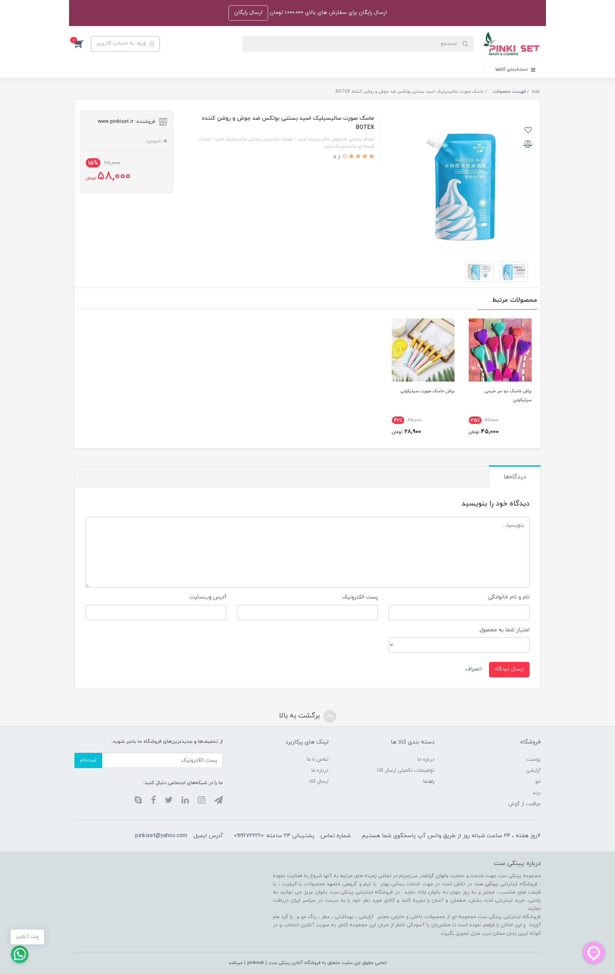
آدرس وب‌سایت (208, 597)
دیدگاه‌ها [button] (515, 477)
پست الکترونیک (360, 597)
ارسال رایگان (248, 12)
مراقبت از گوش (524, 804)
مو (538, 781)
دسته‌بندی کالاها (512, 69)
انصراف (474, 669)
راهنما (429, 781)
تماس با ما (317, 759)
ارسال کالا (318, 781)
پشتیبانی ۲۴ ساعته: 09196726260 (274, 836)
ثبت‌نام (88, 760)
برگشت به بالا (300, 716)
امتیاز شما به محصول (505, 630)
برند (536, 792)
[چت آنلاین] (19, 954)
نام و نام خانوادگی (509, 597)
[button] (82, 44)
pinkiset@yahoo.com (161, 836)
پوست (534, 759)
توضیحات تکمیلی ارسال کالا (406, 770)
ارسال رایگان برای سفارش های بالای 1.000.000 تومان (327, 12)
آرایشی (533, 770)
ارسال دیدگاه (509, 669)
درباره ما (426, 759)
